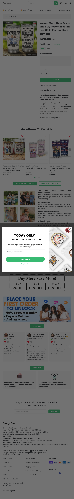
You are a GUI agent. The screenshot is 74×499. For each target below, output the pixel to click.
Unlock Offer (25, 259)
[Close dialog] (69, 229)
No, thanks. (25, 264)
